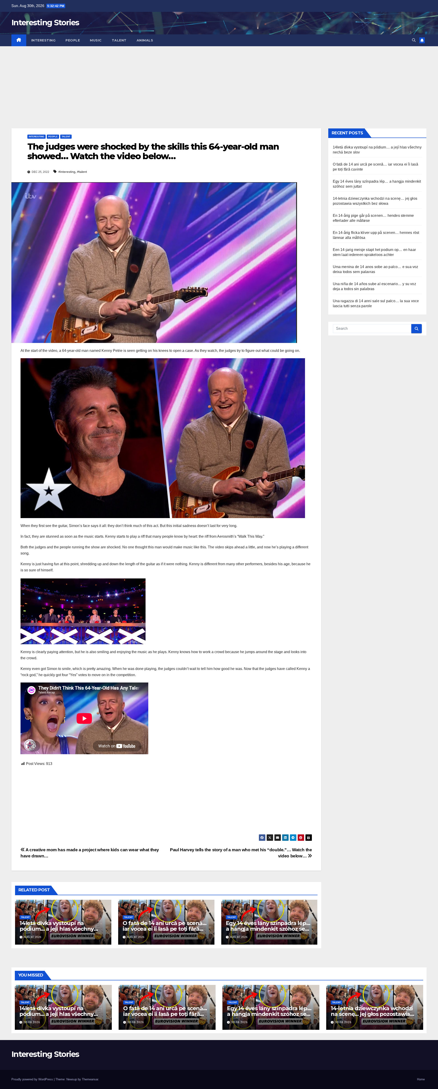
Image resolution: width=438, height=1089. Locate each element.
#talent (82, 172)
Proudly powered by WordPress (32, 1079)
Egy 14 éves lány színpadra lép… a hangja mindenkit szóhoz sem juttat (268, 929)
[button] (414, 40)
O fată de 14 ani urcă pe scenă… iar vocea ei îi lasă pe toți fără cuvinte (164, 929)
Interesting (43, 40)
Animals (145, 40)
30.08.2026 (32, 1022)
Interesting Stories (45, 22)
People (72, 40)
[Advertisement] (219, 80)
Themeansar (90, 1079)
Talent (119, 40)
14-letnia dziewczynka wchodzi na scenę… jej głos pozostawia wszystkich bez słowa (372, 1014)
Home (421, 1079)
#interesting (66, 172)
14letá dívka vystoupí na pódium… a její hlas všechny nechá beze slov (57, 929)
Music (96, 40)
